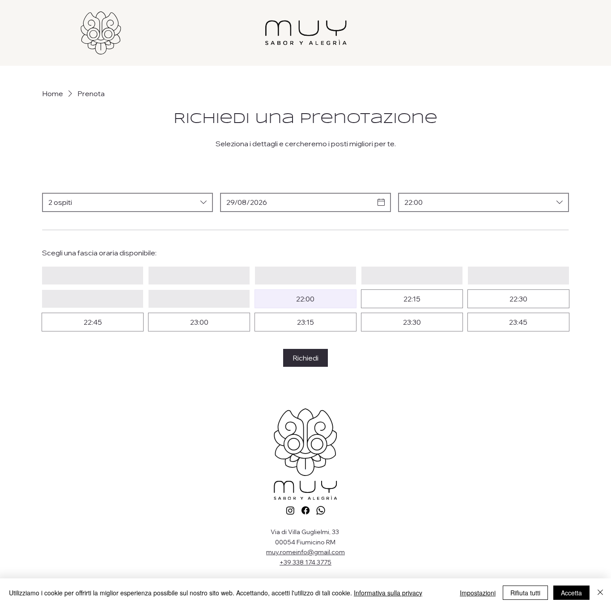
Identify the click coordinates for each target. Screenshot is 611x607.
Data (228, 182)
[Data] (381, 202)
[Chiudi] (600, 593)
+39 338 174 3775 (305, 562)
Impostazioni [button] (478, 592)
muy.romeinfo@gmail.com (305, 552)
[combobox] (127, 202)
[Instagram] (290, 510)
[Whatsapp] (320, 510)
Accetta (571, 592)
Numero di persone (74, 182)
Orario (409, 182)
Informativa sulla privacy (388, 592)
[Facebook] (305, 510)
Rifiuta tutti (525, 592)
